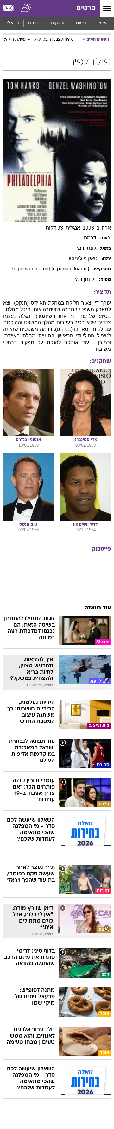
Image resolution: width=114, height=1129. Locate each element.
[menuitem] (82, 23)
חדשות (83, 23)
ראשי (104, 23)
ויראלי (13, 23)
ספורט (34, 23)
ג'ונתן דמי (85, 279)
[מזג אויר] (26, 8)
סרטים (86, 8)
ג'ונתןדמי (87, 248)
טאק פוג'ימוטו (83, 258)
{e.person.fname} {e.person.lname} (51, 268)
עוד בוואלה (98, 608)
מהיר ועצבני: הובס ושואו (53, 39)
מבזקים (58, 23)
